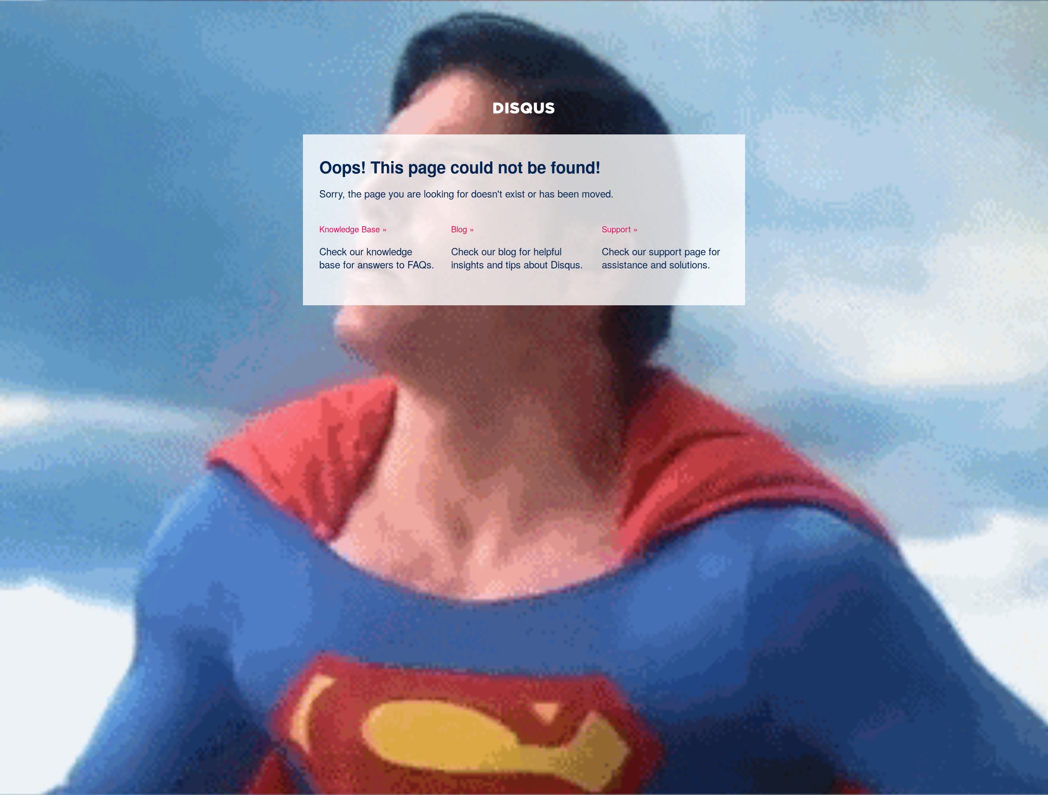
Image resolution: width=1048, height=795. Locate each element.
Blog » (462, 229)
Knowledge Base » (353, 229)
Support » (620, 229)
